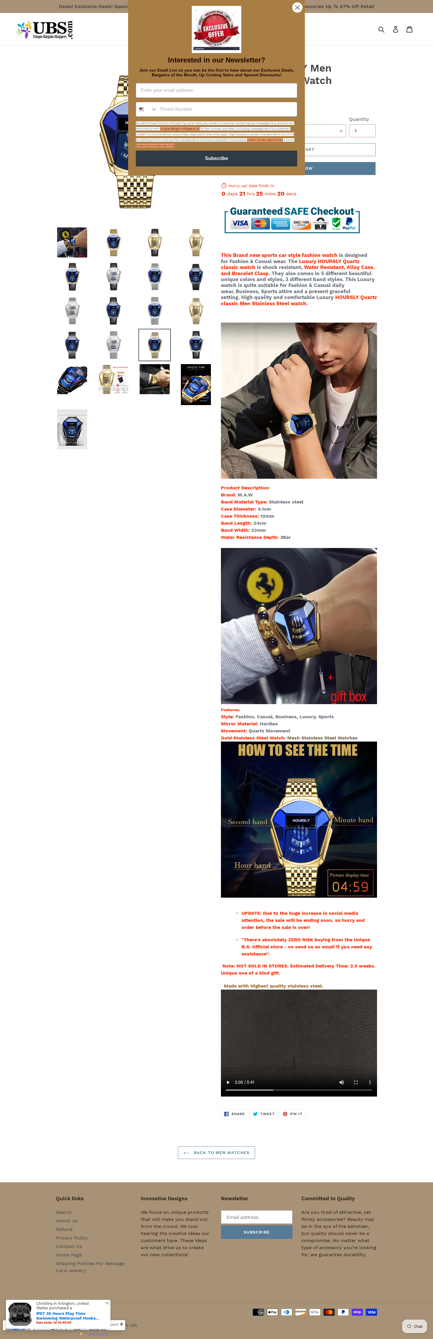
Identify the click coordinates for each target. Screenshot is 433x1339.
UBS (133, 1325)
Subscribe (216, 158)
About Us (66, 1221)
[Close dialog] (297, 7)
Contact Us (69, 1246)
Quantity (359, 119)
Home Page (69, 1255)
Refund (64, 1229)
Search (64, 1212)
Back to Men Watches (220, 1152)
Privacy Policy (72, 1238)
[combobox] (146, 109)
